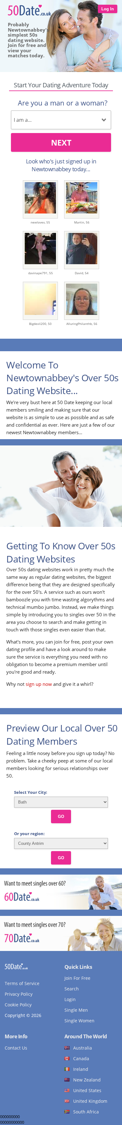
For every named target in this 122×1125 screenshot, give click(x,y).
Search (71, 989)
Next (61, 142)
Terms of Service (22, 983)
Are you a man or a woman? (62, 102)
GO (61, 816)
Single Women (79, 1021)
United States (87, 1090)
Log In (107, 9)
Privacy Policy (19, 994)
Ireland (80, 1069)
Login (70, 999)
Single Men (76, 1010)
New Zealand (87, 1080)
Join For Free (77, 978)
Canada (81, 1058)
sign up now (39, 684)
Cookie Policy (18, 1005)
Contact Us (16, 1048)
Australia (82, 1048)
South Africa (86, 1112)
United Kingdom (90, 1101)
